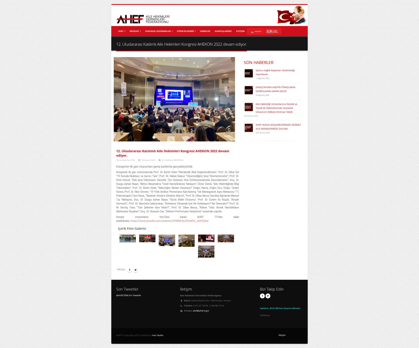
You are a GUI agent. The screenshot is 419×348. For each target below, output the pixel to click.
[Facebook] (262, 295)
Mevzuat (134, 31)
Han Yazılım (157, 335)
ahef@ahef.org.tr (201, 310)
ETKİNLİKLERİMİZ (185, 31)
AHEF (120, 31)
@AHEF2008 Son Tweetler (128, 295)
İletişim (282, 335)
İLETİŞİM (240, 31)
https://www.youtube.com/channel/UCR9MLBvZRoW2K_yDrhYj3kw (170, 220)
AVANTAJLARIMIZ (223, 31)
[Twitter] (267, 295)
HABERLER (205, 31)
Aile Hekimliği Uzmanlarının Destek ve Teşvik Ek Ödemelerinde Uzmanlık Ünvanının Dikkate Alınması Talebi (276, 107)
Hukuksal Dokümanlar (158, 31)
